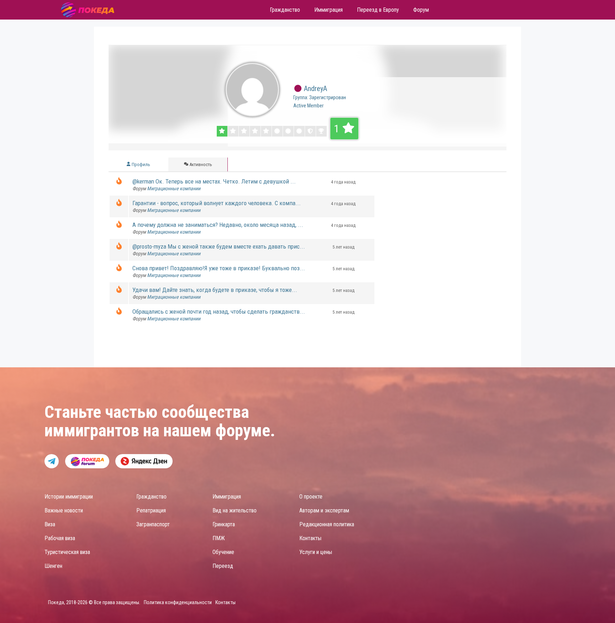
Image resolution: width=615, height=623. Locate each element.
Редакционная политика (326, 524)
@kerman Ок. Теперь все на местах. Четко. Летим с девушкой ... (214, 181)
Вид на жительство (234, 510)
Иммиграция (226, 496)
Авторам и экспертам (324, 510)
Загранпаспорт (153, 524)
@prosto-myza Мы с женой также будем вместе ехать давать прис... (218, 246)
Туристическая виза (67, 552)
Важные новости (63, 510)
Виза (49, 524)
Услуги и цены (315, 552)
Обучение (223, 552)
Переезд (222, 566)
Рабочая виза (59, 538)
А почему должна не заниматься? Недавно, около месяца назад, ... (217, 224)
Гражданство (151, 496)
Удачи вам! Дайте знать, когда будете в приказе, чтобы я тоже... (214, 289)
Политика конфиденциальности (178, 602)
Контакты (310, 538)
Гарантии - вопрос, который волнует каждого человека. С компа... (216, 203)
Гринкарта (223, 524)
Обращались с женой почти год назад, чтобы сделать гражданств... (218, 311)
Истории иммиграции (68, 496)
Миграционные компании (173, 188)
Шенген (53, 566)
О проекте (310, 496)
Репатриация (151, 510)
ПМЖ (218, 538)
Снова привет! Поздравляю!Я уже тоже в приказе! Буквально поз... (218, 268)
